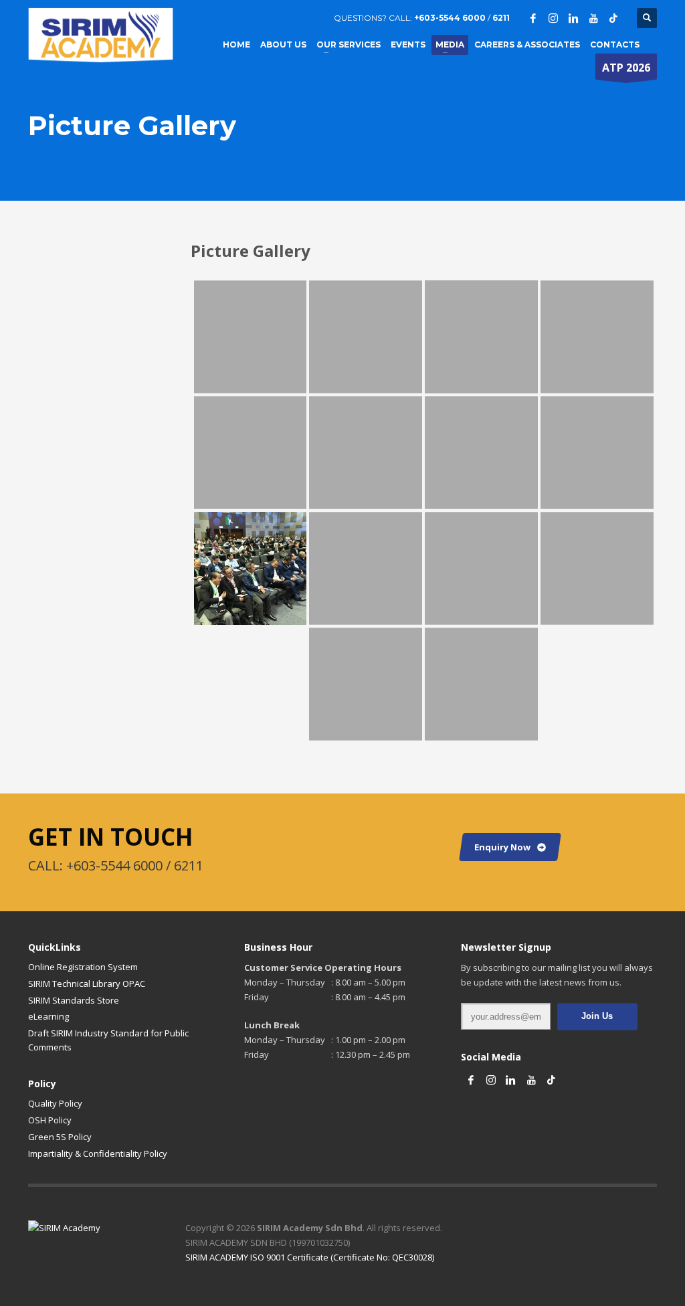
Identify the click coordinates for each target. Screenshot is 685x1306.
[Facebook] (533, 18)
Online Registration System (83, 967)
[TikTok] (613, 18)
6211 (500, 18)
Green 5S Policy (60, 1137)
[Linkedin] (573, 18)
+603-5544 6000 (450, 18)
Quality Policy (55, 1103)
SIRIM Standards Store (73, 1000)
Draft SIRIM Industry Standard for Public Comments (108, 1040)
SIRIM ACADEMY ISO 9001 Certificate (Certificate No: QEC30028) (309, 1257)
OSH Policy (50, 1120)
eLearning (48, 1016)
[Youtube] (593, 18)
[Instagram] (553, 18)
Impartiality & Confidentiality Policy (97, 1153)
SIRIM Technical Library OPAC (86, 983)
